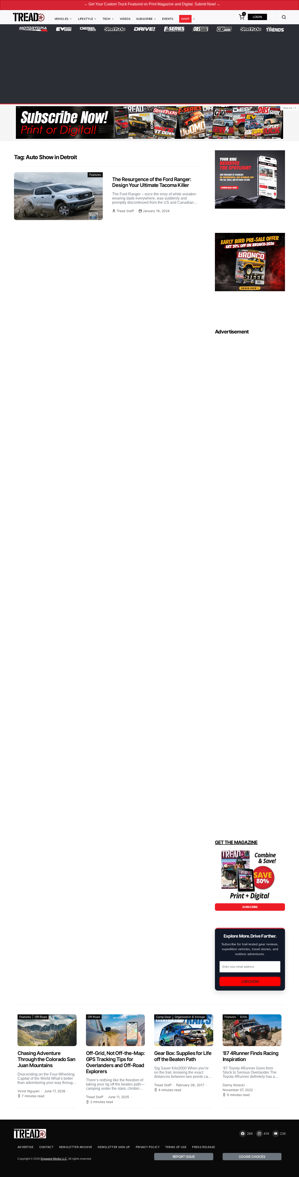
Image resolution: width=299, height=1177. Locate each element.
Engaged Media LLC (54, 1158)
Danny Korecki (234, 1085)
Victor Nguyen (28, 1091)
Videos (125, 19)
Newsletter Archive (75, 1147)
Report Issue (184, 1157)
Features (95, 174)
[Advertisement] (149, 66)
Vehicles (61, 19)
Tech (106, 19)
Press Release (203, 1147)
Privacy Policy (148, 1147)
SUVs (243, 1017)
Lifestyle (85, 19)
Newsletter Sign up (114, 1147)
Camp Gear (163, 1017)
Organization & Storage (190, 1017)
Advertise (26, 1147)
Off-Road (41, 1017)
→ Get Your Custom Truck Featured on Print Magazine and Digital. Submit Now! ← (123, 4)
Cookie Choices (252, 1157)
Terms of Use (176, 1147)
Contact (46, 1147)
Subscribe (144, 19)
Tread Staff (125, 211)
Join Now (250, 981)
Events (168, 19)
